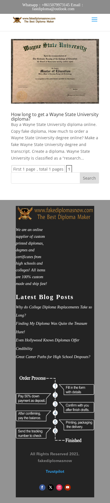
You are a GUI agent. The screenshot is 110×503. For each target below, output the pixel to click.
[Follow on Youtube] (68, 487)
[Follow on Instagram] (59, 487)
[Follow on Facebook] (42, 487)
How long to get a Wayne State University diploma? (54, 116)
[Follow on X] (51, 487)
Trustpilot (55, 471)
